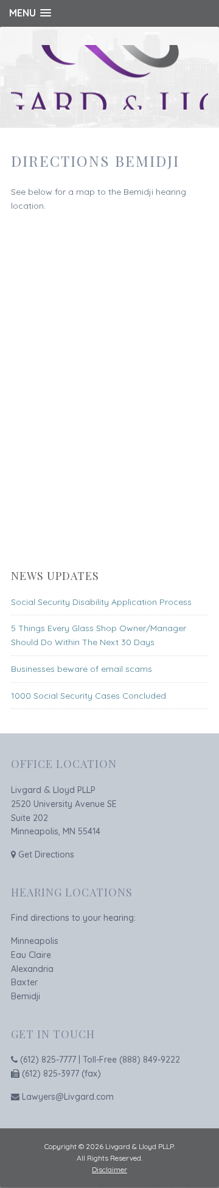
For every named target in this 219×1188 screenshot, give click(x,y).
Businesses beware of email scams (81, 668)
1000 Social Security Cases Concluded (88, 695)
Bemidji (25, 996)
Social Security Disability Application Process (101, 601)
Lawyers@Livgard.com (68, 1096)
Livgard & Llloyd (109, 77)
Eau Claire (31, 954)
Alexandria (32, 968)
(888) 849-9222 (149, 1059)
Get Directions (46, 854)
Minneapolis (34, 940)
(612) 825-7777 (48, 1059)
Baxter (24, 982)
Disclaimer (109, 1169)
